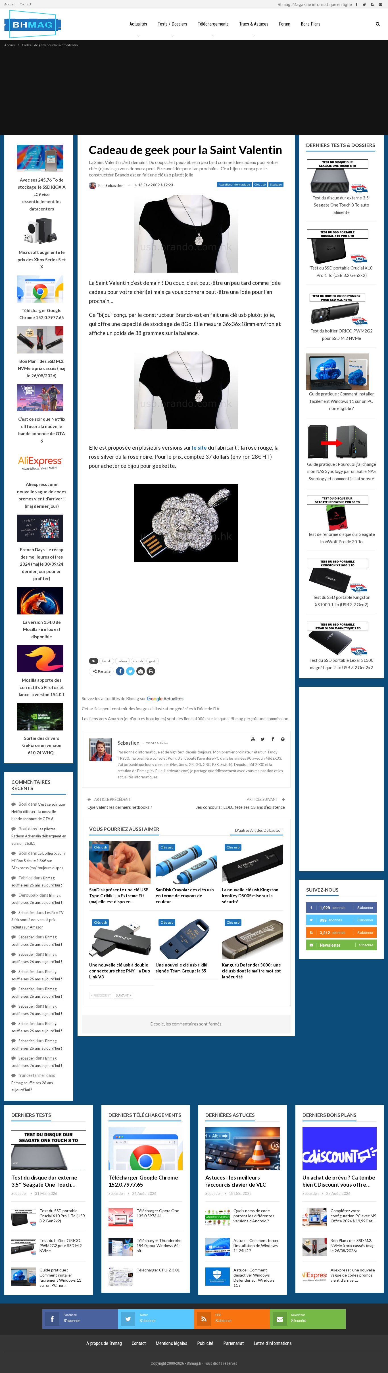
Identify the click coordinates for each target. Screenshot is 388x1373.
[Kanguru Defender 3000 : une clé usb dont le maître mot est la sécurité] (252, 937)
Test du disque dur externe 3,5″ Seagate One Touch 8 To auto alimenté (341, 205)
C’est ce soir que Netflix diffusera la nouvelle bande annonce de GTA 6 (38, 811)
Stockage (276, 184)
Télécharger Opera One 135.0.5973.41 (158, 1213)
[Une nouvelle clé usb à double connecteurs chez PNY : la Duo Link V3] (120, 937)
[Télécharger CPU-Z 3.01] (121, 1276)
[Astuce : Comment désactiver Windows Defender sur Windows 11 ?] (217, 1276)
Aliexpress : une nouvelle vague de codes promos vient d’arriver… (353, 1275)
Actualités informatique (234, 184)
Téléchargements (213, 24)
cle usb (138, 661)
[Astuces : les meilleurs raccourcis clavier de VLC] (242, 1148)
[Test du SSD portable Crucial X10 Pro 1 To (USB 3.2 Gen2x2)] (23, 1217)
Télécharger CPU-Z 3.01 (158, 1269)
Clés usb (260, 184)
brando (106, 661)
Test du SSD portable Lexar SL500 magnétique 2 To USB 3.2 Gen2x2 (341, 664)
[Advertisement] (194, 90)
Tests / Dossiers (172, 24)
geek (152, 661)
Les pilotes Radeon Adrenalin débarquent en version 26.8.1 (38, 836)
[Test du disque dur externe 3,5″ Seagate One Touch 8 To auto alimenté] (48, 1148)
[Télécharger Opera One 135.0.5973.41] (121, 1217)
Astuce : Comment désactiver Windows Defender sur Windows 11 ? (254, 1277)
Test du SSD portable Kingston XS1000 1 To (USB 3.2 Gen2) (341, 601)
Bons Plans (310, 24)
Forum (284, 24)
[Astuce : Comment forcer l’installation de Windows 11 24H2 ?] (217, 1247)
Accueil (9, 4)
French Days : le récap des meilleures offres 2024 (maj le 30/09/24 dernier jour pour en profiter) (41, 564)
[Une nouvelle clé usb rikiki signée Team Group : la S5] (186, 937)
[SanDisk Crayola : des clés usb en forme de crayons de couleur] (186, 862)
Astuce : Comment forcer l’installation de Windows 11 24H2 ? (256, 1245)
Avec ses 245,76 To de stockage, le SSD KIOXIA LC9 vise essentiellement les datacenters (42, 194)
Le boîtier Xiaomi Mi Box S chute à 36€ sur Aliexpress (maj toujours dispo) (38, 860)
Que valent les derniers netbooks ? (119, 807)
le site (199, 447)
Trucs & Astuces (253, 24)
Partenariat (233, 1343)
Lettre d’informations (273, 1343)
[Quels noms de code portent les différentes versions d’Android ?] (217, 1217)
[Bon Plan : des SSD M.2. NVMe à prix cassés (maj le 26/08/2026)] (315, 1247)
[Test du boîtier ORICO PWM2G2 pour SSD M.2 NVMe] (23, 1247)
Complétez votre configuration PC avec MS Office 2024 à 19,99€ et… (353, 1215)
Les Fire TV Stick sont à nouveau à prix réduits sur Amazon (37, 919)
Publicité (205, 1343)
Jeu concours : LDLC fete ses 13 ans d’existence (240, 807)
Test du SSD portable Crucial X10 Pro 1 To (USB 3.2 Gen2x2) (341, 271)
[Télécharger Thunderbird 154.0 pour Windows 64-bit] (121, 1247)
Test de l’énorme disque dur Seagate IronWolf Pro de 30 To (341, 538)
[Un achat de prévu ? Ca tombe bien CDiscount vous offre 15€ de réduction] (340, 1148)
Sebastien (26, 912)
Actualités (138, 24)
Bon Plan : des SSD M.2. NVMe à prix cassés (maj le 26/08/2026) (352, 1245)
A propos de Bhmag (104, 1343)
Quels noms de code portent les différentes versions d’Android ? (253, 1215)
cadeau (122, 661)
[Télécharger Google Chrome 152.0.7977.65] (146, 1148)
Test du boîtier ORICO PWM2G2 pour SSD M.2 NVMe (341, 334)
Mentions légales (171, 1343)
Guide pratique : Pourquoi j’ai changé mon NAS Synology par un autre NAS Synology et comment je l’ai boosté (341, 471)
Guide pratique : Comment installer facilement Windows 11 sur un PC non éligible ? (341, 401)
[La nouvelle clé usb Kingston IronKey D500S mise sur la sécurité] (252, 862)
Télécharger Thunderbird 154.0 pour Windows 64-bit (159, 1245)
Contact (25, 4)
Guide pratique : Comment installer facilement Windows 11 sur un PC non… (60, 1277)
